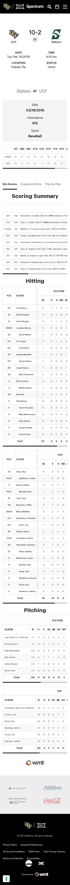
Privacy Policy (10, 844)
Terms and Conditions (14, 851)
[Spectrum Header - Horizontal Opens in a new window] (36, 7)
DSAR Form (34, 851)
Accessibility (33, 858)
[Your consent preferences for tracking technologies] (6, 878)
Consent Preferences (31, 844)
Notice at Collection (13, 858)
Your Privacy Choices (54, 851)
